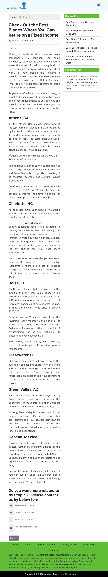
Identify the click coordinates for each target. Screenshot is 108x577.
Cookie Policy (89, 544)
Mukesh (16, 40)
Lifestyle (26, 17)
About (27, 544)
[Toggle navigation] (98, 5)
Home (14, 17)
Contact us (54, 550)
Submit (13, 538)
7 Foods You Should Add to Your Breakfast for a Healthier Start (81, 59)
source (12, 48)
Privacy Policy (69, 544)
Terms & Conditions (46, 544)
